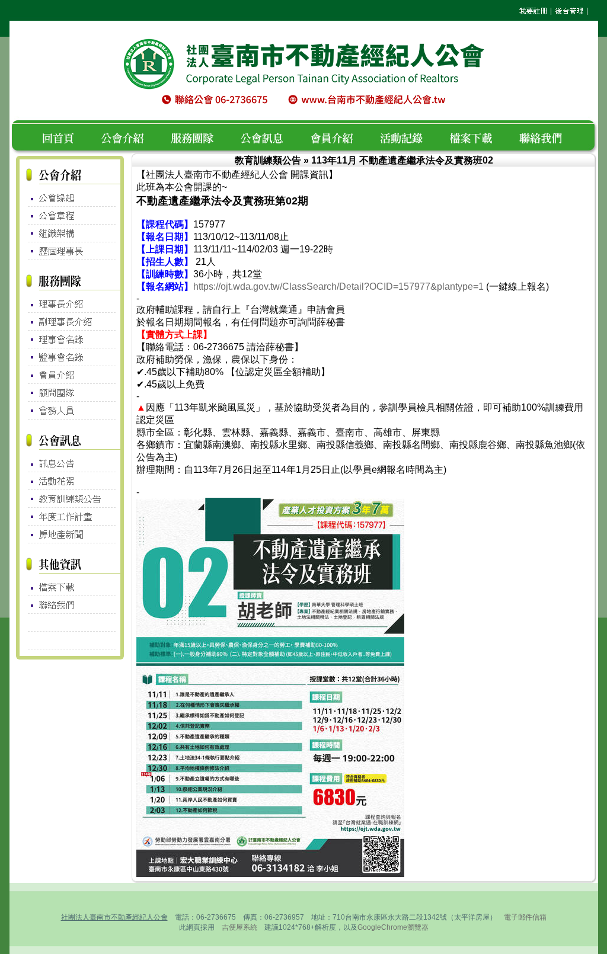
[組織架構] (70, 234)
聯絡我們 (544, 136)
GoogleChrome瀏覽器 (393, 927)
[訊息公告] (70, 460)
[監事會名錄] (70, 357)
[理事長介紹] (70, 301)
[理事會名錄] (70, 340)
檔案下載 (477, 136)
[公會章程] (70, 215)
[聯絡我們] (70, 605)
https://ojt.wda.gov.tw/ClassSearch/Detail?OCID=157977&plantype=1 (338, 286)
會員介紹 (339, 136)
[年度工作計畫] (70, 516)
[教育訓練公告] (70, 499)
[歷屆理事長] (70, 251)
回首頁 (62, 136)
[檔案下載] (70, 584)
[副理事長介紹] (70, 322)
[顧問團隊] (70, 394)
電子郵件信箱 (525, 917)
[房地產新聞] (70, 534)
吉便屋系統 (239, 927)
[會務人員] (70, 411)
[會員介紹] (70, 375)
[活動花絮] (70, 481)
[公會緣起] (70, 195)
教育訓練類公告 (268, 160)
